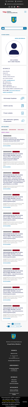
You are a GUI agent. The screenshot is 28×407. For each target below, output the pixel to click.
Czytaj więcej (7, 145)
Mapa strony (11, 1)
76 (17, 326)
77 (19, 326)
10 (12, 323)
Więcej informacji (8, 92)
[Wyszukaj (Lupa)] (24, 28)
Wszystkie (4, 129)
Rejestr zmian (14, 381)
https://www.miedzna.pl (14, 90)
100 (19, 323)
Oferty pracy (5, 132)
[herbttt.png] (14, 20)
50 (17, 323)
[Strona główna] (3, 28)
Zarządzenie (12, 129)
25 (14, 323)
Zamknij (25, 401)
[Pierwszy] (7, 326)
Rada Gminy (21, 129)
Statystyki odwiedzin (14, 383)
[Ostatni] (21, 326)
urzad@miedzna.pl (10, 80)
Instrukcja (19, 1)
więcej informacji (20, 38)
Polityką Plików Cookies (8, 401)
